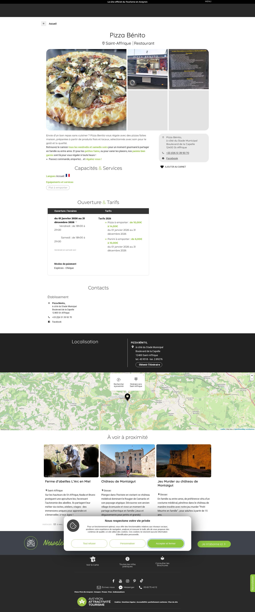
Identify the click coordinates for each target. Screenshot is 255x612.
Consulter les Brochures (162, 564)
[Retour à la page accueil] (43, 23)
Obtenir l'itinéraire (149, 364)
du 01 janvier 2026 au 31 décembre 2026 (69, 220)
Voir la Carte (92, 565)
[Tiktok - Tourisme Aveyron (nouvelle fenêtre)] (141, 580)
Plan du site (173, 602)
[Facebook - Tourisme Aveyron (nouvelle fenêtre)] (113, 580)
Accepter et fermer (166, 543)
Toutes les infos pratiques (127, 565)
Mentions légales (128, 602)
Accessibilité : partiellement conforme (152, 602)
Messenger (129, 587)
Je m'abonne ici (212, 544)
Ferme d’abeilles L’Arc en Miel (67, 481)
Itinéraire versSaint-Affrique (136, 385)
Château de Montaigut (118, 481)
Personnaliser (127, 543)
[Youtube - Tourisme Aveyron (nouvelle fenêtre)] (120, 580)
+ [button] (252, 375)
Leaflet (222, 429)
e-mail (60, 524)
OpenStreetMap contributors (244, 429)
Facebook (172, 158)
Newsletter (252, 583)
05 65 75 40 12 (150, 587)
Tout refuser (89, 543)
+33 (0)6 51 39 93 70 (177, 152)
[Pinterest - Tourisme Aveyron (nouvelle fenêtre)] (134, 580)
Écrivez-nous (108, 587)
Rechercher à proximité (119, 385)
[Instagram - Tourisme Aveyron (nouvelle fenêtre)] (127, 580)
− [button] (252, 378)
